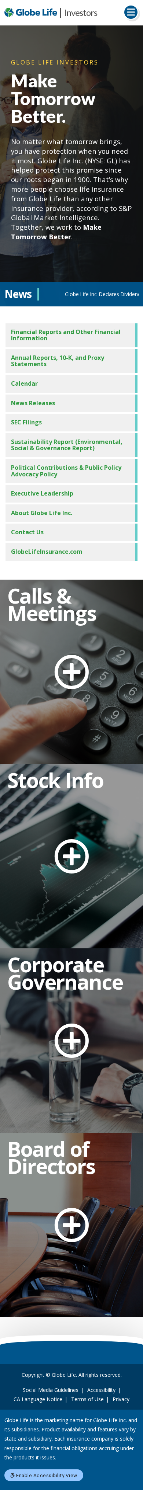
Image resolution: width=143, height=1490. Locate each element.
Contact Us (27, 532)
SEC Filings (26, 422)
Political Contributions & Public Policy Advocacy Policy (66, 470)
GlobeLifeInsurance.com (46, 552)
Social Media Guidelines (50, 1389)
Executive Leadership (42, 493)
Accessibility (101, 1389)
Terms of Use (87, 1399)
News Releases (33, 403)
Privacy (121, 1399)
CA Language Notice (38, 1399)
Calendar (24, 383)
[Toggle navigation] (131, 12)
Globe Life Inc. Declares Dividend (79, 294)
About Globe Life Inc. (41, 513)
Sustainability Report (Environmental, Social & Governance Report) (66, 445)
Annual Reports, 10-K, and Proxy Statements (57, 361)
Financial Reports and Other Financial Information (66, 335)
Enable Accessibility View (46, 1475)
